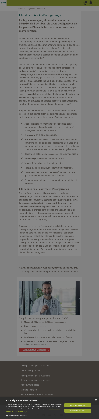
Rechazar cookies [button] (78, 411)
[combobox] (96, 400)
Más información (54, 409)
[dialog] (49, 408)
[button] (34, 411)
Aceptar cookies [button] (77, 405)
